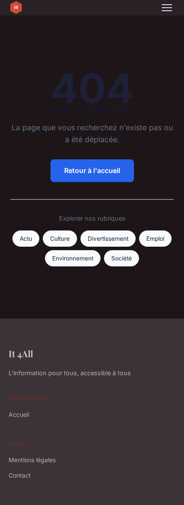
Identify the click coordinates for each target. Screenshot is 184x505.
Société (121, 258)
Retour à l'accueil (92, 170)
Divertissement (108, 238)
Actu (26, 238)
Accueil (19, 414)
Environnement (72, 258)
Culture (60, 238)
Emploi (155, 238)
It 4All (21, 353)
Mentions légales (32, 459)
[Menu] (166, 8)
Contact (20, 475)
